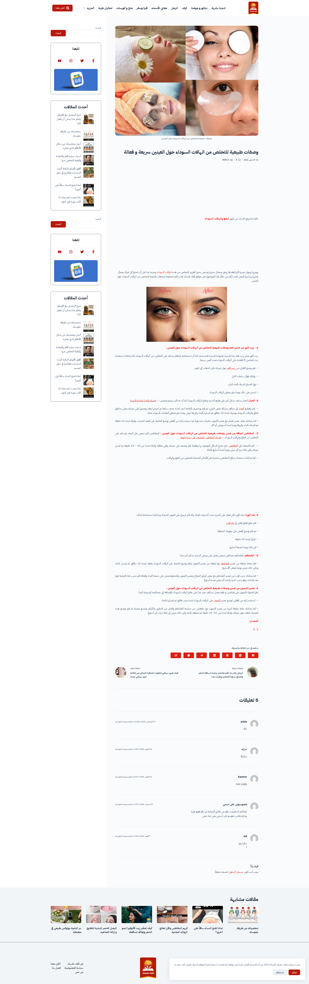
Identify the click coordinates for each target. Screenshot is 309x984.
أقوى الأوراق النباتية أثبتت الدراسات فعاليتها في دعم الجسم (69, 173)
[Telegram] (201, 655)
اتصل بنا (56, 968)
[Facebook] (253, 655)
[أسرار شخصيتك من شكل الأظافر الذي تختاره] (88, 148)
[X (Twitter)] (240, 655)
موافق (294, 972)
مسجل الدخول (236, 872)
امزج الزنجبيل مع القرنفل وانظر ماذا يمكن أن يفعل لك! (69, 119)
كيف (184, 8)
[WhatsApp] (188, 655)
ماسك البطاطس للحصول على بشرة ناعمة (200, 437)
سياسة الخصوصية (74, 968)
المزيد (90, 8)
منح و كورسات (124, 8)
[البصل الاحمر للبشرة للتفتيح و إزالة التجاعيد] (101, 914)
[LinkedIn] (214, 655)
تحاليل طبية (105, 8)
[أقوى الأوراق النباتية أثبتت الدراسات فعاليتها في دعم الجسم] (88, 172)
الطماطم (225, 563)
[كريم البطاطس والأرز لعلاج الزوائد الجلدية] (172, 914)
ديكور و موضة (199, 8)
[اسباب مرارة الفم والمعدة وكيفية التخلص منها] (88, 160)
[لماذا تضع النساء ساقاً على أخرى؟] (88, 189)
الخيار (241, 409)
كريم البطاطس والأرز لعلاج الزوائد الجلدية (173, 930)
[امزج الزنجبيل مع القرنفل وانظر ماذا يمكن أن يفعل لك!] (88, 119)
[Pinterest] (227, 655)
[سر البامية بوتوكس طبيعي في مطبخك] (66, 914)
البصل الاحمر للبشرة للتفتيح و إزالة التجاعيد (102, 930)
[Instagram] (70, 60)
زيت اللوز (231, 368)
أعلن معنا (60, 8)
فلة (245, 836)
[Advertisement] (186, 190)
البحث (98, 28)
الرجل (174, 8)
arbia (243, 722)
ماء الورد (230, 523)
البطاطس (233, 446)
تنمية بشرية (218, 8)
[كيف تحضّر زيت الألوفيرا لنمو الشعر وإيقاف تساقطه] (137, 914)
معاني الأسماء (159, 8)
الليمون (216, 600)
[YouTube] (59, 60)
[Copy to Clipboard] (176, 655)
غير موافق (280, 972)
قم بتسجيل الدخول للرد (123, 721)
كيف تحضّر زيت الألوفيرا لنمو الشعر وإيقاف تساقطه (137, 930)
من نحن (79, 972)
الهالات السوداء (164, 272)
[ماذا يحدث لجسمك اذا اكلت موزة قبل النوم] (88, 201)
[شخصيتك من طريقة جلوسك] (88, 135)
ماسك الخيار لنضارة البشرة (143, 401)
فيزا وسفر (142, 8)
